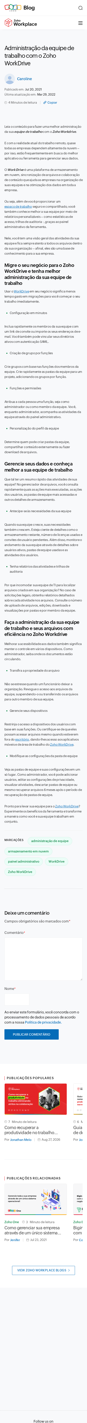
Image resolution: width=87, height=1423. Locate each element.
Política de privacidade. (43, 1022)
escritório (22, 739)
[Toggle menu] (80, 23)
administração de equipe (50, 841)
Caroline (24, 79)
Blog (29, 8)
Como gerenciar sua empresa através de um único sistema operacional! (32, 1230)
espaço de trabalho (18, 206)
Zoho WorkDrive (61, 744)
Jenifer (15, 1240)
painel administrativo (23, 861)
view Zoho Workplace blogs (42, 1270)
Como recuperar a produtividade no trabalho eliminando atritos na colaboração (29, 1130)
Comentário (14, 933)
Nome (9, 989)
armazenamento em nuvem (28, 851)
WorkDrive (21, 291)
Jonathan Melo (20, 1140)
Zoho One (11, 1222)
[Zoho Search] (81, 8)
